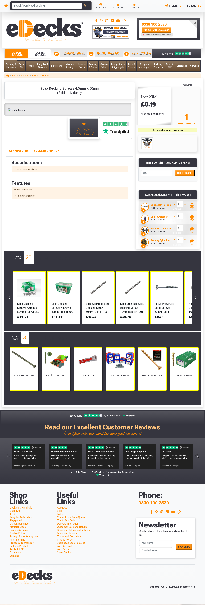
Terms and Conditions (69, 536)
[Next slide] (62, 129)
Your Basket (63, 549)
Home (15, 75)
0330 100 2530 (154, 24)
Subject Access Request (71, 542)
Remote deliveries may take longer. (168, 130)
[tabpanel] (168, 29)
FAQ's (60, 514)
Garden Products (16, 53)
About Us (62, 507)
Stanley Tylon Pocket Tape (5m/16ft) (170, 240)
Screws (25, 75)
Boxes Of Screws (41, 75)
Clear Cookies (65, 552)
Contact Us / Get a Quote (71, 517)
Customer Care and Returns (72, 526)
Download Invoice (67, 533)
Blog (59, 510)
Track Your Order (66, 520)
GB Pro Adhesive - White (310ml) (168, 216)
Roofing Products (39, 53)
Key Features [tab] (19, 150)
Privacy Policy (65, 539)
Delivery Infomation (67, 523)
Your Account (64, 546)
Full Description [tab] (47, 150)
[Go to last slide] (10, 129)
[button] (10, 65)
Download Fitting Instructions (73, 530)
